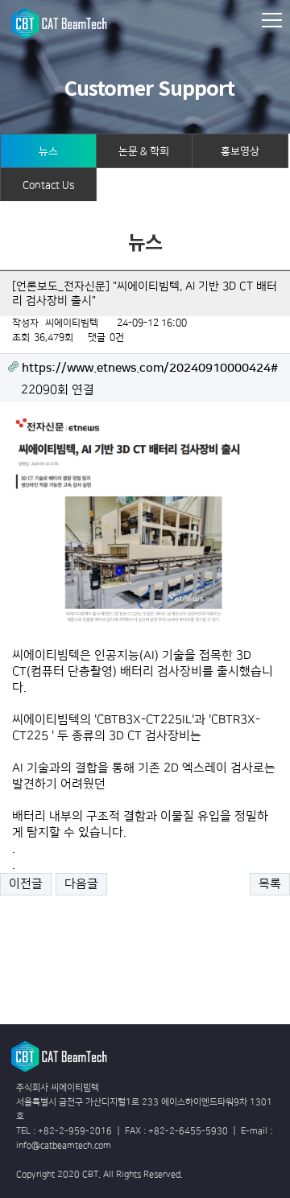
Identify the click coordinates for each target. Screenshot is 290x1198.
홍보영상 (240, 151)
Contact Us (48, 185)
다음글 (81, 884)
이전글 (26, 884)
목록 (270, 884)
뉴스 (48, 151)
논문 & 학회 (143, 151)
